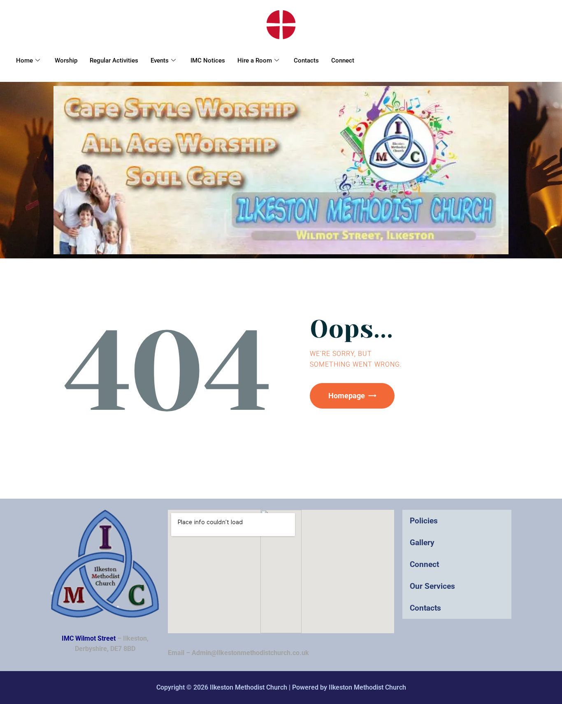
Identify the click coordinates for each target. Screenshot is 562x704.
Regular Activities (114, 60)
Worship (66, 60)
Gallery (422, 542)
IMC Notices (207, 60)
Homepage (346, 395)
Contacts (306, 60)
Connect (342, 60)
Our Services (432, 586)
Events (160, 60)
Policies (424, 520)
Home (24, 60)
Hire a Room (254, 60)
